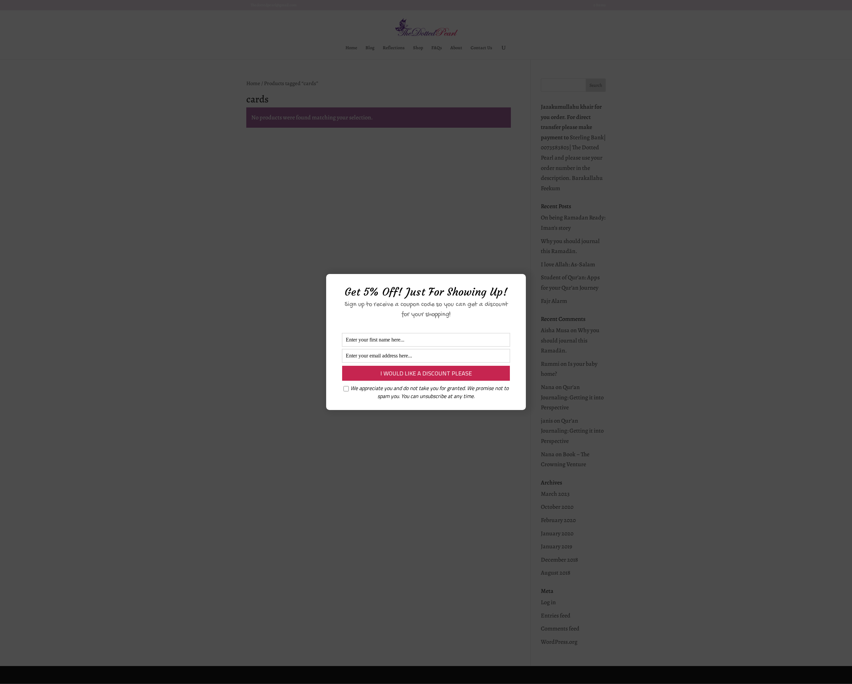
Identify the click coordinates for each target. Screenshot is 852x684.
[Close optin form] (517, 284)
